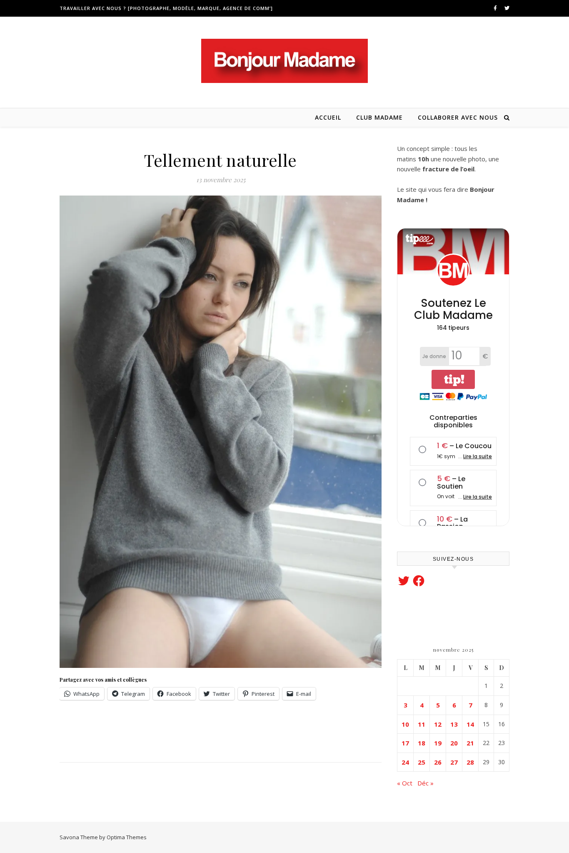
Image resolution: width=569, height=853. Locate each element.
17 (405, 743)
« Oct (404, 783)
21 (470, 743)
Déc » (425, 783)
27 (454, 762)
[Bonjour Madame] (284, 61)
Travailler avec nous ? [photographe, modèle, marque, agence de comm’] (166, 8)
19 (438, 743)
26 (438, 762)
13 (454, 724)
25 (421, 762)
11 (421, 724)
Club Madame (379, 117)
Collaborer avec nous (458, 117)
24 (405, 762)
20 (454, 743)
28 (470, 762)
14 (470, 724)
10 (405, 724)
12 (438, 724)
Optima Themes (127, 837)
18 (421, 743)
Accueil (328, 117)
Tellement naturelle (220, 160)
